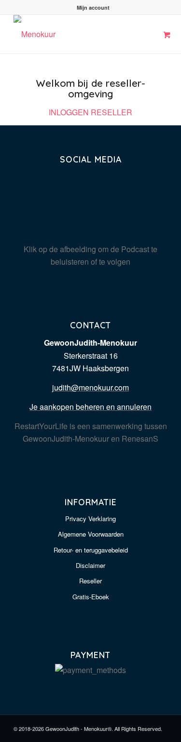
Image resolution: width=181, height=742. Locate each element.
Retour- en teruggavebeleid (91, 549)
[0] (167, 35)
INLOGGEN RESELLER (90, 112)
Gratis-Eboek (90, 596)
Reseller (90, 580)
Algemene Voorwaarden (91, 534)
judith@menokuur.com (90, 387)
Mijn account (93, 7)
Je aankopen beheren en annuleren (90, 406)
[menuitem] (93, 7)
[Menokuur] (75, 34)
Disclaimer (90, 565)
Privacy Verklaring (90, 518)
